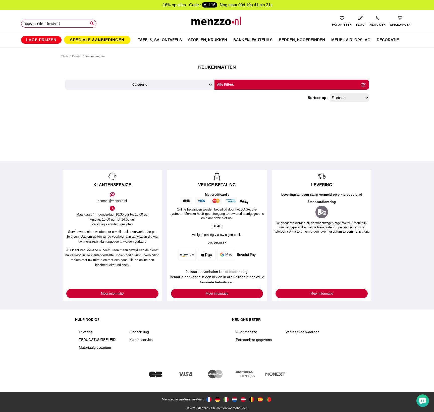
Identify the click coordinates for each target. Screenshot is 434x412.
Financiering (139, 332)
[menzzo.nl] (234, 399)
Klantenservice (141, 340)
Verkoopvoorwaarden (302, 332)
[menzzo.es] (260, 399)
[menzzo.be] (251, 399)
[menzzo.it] (226, 399)
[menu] (217, 40)
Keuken (76, 56)
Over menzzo (246, 332)
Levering (86, 332)
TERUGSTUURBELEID (97, 340)
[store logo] (217, 23)
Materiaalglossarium (95, 347)
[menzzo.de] (217, 399)
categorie (139, 84)
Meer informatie (112, 293)
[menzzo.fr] (209, 399)
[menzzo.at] (243, 399)
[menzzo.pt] (269, 399)
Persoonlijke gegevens (254, 340)
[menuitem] (41, 40)
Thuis (64, 56)
